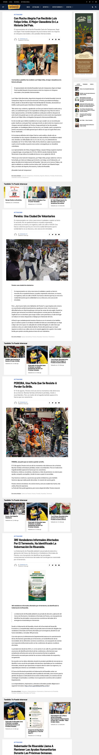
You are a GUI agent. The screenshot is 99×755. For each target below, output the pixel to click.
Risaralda (39, 336)
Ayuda (23, 336)
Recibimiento (58, 175)
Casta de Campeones (27, 175)
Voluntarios (51, 336)
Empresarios (40, 691)
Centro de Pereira (26, 493)
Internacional (25, 2)
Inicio (28, 7)
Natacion (47, 175)
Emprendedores (32, 691)
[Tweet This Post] (52, 39)
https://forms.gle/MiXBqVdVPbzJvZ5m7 (37, 686)
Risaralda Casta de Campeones (20, 177)
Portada (52, 175)
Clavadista (36, 175)
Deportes (45, 7)
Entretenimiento (57, 7)
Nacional (16, 2)
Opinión (5, 2)
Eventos (68, 7)
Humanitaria (28, 336)
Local (10, 2)
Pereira (34, 336)
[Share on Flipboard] (55, 39)
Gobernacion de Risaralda (51, 691)
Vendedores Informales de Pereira (25, 693)
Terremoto (45, 336)
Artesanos (24, 691)
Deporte (42, 175)
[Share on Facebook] (49, 39)
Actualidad (35, 7)
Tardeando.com (23, 38)
